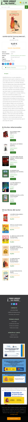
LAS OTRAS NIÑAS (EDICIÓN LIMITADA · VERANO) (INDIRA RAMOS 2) (16, 158)
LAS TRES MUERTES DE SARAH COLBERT (15, 183)
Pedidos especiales (14, 337)
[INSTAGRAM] (16, 304)
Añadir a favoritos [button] (11, 67)
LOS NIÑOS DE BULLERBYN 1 (16, 214)
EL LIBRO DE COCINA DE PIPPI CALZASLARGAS (17, 236)
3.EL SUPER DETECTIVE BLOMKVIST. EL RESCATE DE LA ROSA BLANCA (16, 248)
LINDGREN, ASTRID (14, 40)
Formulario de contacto (14, 314)
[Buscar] (26, 7)
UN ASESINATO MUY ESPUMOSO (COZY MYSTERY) (16, 171)
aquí (17, 412)
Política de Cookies (14, 327)
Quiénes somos (14, 334)
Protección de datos (14, 325)
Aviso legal (14, 321)
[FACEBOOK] (12, 304)
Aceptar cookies (14, 418)
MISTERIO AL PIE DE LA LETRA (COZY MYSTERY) (17, 196)
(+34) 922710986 (14, 310)
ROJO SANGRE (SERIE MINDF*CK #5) (15, 132)
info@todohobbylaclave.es (14, 312)
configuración (14, 414)
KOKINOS (13, 52)
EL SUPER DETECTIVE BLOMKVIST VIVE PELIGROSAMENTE (15, 260)
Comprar (13, 140)
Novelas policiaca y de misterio (18, 55)
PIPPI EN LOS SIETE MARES (16, 225)
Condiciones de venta (14, 323)
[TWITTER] (14, 304)
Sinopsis (6, 73)
